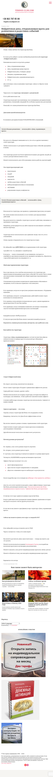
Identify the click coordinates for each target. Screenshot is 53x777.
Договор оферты (6, 763)
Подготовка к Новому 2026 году (11, 604)
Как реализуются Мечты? (11, 581)
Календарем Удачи (31, 544)
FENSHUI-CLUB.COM (24, 10)
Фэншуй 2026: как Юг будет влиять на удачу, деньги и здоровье (38, 605)
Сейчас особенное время (37, 581)
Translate (14, 625)
